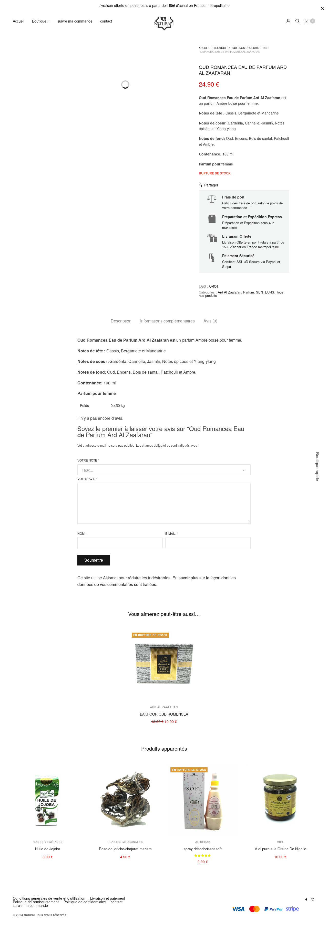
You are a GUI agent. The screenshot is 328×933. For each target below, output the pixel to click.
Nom (82, 533)
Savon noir (43, 163)
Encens (41, 206)
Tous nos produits (245, 48)
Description (121, 321)
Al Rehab (42, 332)
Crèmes (41, 48)
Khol (38, 63)
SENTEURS (43, 191)
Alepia (40, 301)
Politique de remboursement (36, 902)
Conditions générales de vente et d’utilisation (49, 898)
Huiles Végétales (48, 115)
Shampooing (45, 79)
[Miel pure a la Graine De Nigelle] (280, 800)
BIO (37, 428)
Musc (39, 237)
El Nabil (41, 309)
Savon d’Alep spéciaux (53, 147)
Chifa (39, 348)
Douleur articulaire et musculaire (61, 388)
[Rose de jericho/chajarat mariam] (125, 800)
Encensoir (43, 245)
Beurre (40, 130)
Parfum (40, 230)
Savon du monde (48, 155)
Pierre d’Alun (45, 71)
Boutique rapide (318, 466)
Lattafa (40, 340)
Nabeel (40, 324)
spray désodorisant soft (203, 848)
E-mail (171, 533)
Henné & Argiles (48, 87)
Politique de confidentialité (85, 902)
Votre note (88, 460)
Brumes (41, 222)
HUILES (40, 107)
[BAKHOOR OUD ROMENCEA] (164, 665)
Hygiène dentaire (48, 56)
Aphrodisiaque (46, 403)
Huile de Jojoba (47, 848)
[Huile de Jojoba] (48, 800)
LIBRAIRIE (42, 441)
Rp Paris (41, 285)
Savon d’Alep (45, 178)
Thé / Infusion (46, 395)
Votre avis (87, 478)
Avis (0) (210, 321)
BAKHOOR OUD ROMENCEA (164, 714)
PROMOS (41, 416)
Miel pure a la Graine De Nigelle (280, 848)
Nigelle (40, 364)
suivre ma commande (75, 21)
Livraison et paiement (107, 898)
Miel (38, 372)
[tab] (121, 321)
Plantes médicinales (51, 380)
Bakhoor (41, 198)
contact (106, 21)
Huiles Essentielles (50, 122)
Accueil (18, 21)
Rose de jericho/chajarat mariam (125, 848)
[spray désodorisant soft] (203, 800)
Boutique (39, 21)
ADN (38, 316)
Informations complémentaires (167, 321)
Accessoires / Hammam (54, 95)
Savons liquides (47, 170)
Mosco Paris (45, 270)
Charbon (42, 253)
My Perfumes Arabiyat (52, 277)
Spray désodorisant (50, 214)
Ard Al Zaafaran (47, 293)
